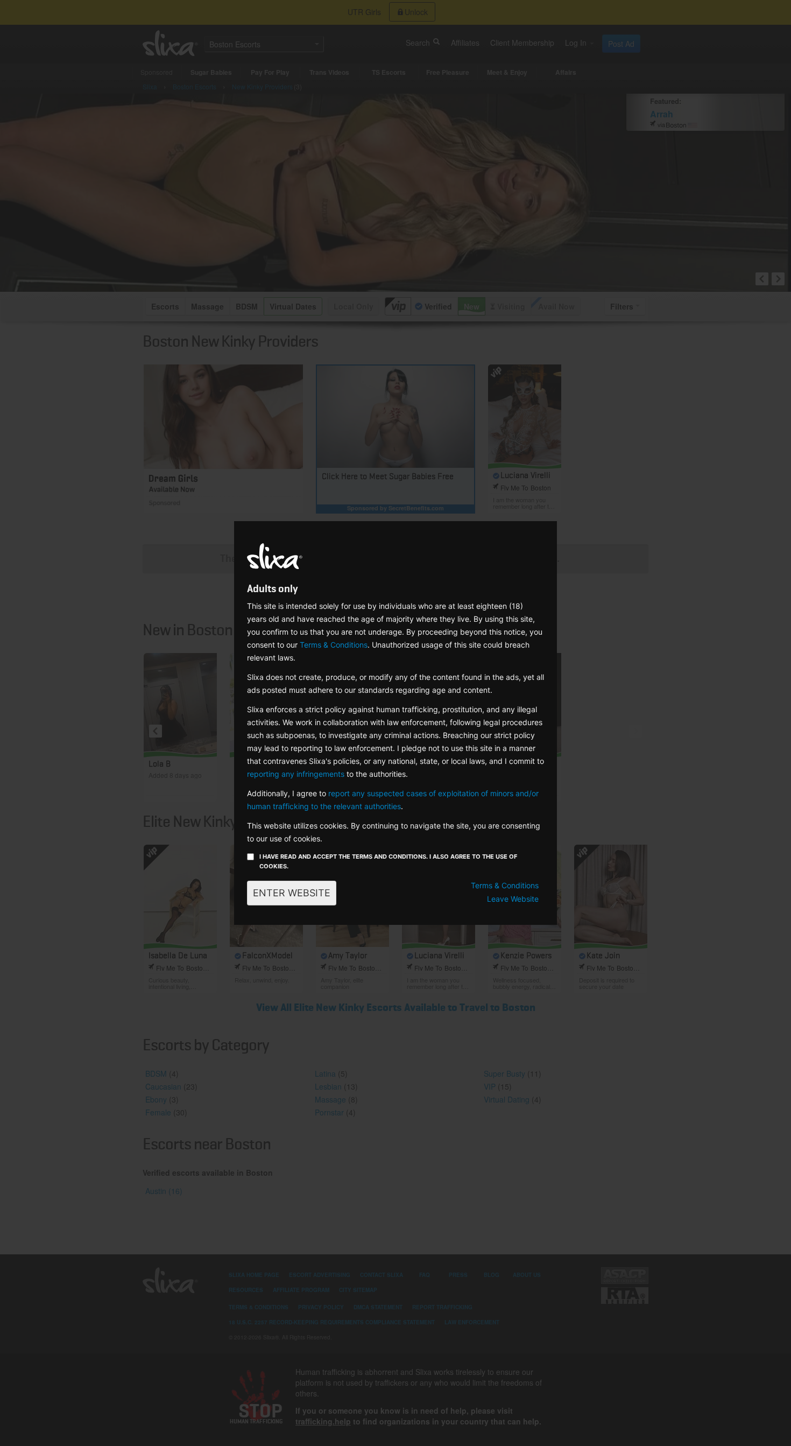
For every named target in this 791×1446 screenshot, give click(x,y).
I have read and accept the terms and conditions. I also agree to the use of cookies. (388, 861)
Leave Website (513, 898)
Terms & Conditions (334, 644)
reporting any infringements (295, 773)
